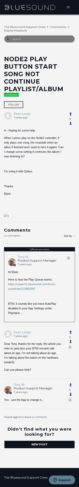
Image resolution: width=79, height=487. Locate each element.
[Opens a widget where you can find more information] (62, 480)
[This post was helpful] (70, 114)
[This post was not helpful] (70, 123)
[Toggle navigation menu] (68, 7)
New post (39, 444)
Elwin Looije (22, 114)
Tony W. (23, 257)
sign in (17, 416)
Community (58, 26)
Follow (13, 104)
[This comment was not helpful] (70, 341)
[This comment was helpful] (70, 332)
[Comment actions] (68, 259)
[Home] (30, 7)
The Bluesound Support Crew (24, 26)
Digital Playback (15, 30)
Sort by (68, 235)
